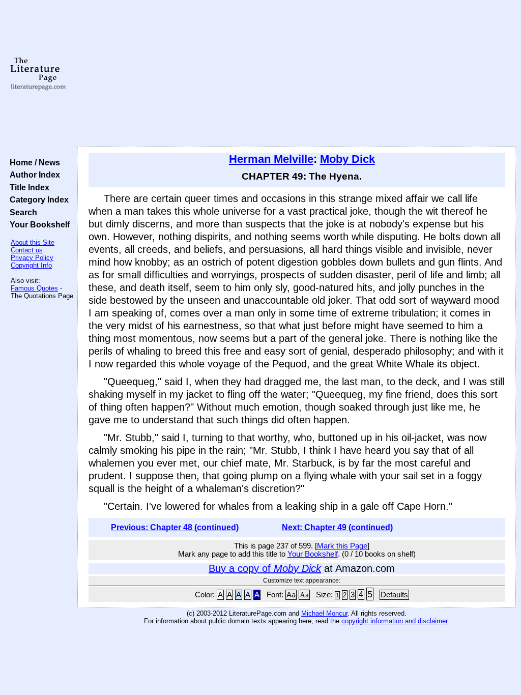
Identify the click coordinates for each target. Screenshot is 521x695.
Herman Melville (271, 159)
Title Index (27, 187)
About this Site (32, 242)
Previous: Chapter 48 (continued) (175, 527)
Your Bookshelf (38, 224)
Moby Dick (347, 159)
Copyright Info (31, 265)
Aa (291, 595)
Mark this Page (342, 546)
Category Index (37, 199)
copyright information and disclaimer (394, 621)
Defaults (394, 595)
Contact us (27, 250)
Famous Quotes (34, 288)
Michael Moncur (324, 613)
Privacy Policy (32, 258)
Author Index (33, 174)
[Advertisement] (296, 74)
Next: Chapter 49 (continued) (337, 527)
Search (21, 212)
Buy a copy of (265, 568)
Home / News (33, 162)
